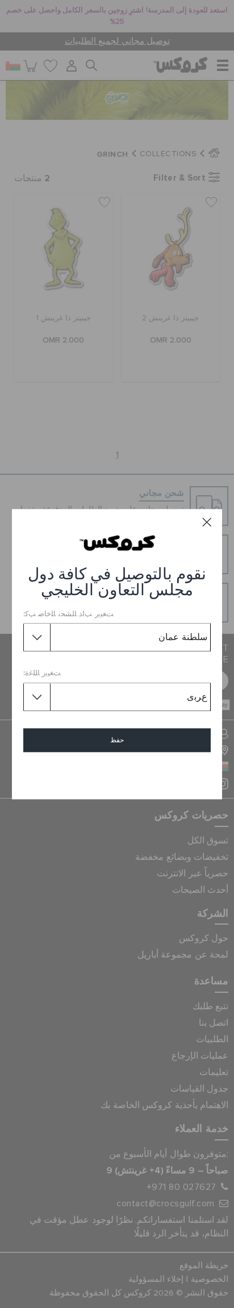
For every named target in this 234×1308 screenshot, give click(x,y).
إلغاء (117, 773)
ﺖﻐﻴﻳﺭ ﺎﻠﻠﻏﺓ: (42, 674)
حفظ (117, 740)
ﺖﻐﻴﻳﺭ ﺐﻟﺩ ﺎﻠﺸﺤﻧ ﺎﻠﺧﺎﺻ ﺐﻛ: (68, 614)
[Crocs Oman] (117, 542)
